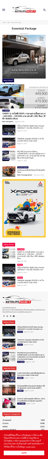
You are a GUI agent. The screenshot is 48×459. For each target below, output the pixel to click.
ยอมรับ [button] (24, 453)
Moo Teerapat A (7, 121)
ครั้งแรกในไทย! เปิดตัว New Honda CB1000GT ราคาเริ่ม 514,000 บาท (30, 127)
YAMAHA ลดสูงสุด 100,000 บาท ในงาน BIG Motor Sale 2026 (30, 140)
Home (4, 22)
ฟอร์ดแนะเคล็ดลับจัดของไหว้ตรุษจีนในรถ (31, 171)
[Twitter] (10, 316)
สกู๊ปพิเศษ (20, 378)
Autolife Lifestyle (23, 167)
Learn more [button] (30, 447)
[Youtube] (13, 316)
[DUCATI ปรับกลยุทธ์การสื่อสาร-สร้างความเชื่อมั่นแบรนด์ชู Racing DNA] (8, 403)
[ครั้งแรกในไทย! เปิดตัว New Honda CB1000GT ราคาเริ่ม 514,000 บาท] (8, 130)
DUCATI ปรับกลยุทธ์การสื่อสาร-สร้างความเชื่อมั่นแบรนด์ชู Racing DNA (31, 399)
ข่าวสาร (5, 146)
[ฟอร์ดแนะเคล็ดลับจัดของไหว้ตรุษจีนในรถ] (8, 171)
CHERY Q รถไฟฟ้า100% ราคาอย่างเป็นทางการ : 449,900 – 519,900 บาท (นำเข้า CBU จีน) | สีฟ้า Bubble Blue (24, 116)
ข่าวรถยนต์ (6, 110)
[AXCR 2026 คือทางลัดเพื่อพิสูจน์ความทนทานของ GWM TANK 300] (8, 377)
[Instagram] (7, 316)
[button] (24, 208)
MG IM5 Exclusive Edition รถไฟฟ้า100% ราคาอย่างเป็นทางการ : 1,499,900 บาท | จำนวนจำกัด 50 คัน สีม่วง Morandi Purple (31, 154)
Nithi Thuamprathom (24, 175)
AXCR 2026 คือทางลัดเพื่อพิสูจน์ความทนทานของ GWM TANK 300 (31, 374)
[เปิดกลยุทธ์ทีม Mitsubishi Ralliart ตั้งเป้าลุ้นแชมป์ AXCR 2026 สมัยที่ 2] (8, 390)
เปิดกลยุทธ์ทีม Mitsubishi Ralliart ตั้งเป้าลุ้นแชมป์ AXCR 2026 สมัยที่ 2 (31, 386)
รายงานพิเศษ (21, 403)
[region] (24, 208)
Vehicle (5, 133)
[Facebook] (4, 316)
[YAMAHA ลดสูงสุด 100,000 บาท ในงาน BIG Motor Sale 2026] (8, 143)
